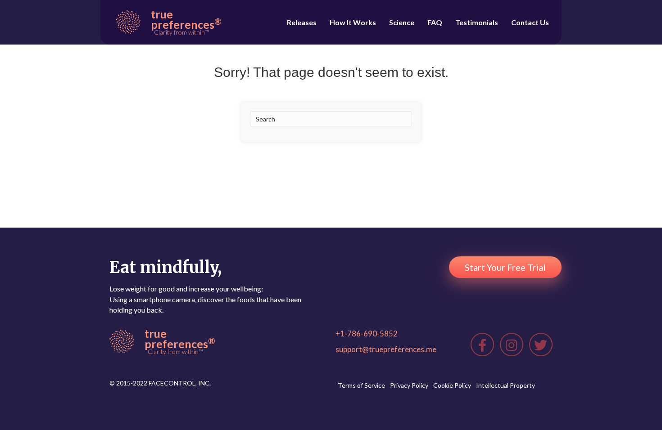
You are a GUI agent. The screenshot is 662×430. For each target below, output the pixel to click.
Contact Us (530, 22)
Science (401, 22)
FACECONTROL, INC (179, 383)
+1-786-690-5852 (367, 333)
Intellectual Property (505, 385)
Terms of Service (361, 385)
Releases (302, 22)
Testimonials (476, 22)
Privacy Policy (409, 385)
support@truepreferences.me (386, 349)
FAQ (434, 22)
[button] (505, 267)
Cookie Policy (452, 385)
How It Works (353, 22)
